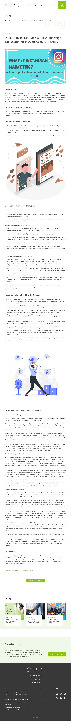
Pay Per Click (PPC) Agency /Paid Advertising (16, 694)
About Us (36, 4)
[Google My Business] (57, 694)
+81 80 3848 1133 (35, 682)
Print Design (8, 704)
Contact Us (45, 4)
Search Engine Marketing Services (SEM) (14, 692)
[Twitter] (65, 694)
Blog (40, 5)
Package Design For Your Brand (12, 707)
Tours (22, 5)
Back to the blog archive (35, 580)
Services (29, 5)
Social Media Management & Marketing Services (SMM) (18, 709)
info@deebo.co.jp (35, 679)
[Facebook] (61, 694)
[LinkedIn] (61, 698)
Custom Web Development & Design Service (15, 702)
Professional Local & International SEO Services (16, 699)
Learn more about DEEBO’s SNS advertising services (19, 570)
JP (55, 5)
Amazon (7, 697)
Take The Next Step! (62, 4)
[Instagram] (57, 698)
